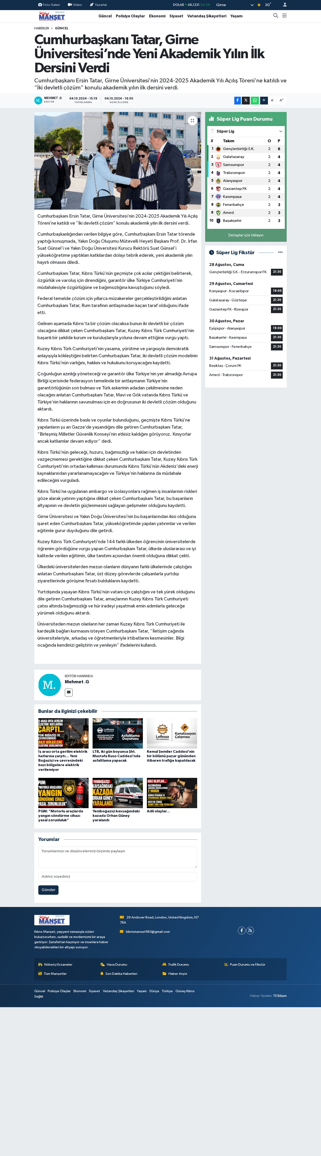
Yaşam (236, 16)
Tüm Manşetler (55, 973)
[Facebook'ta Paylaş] (237, 100)
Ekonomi (157, 16)
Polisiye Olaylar (130, 16)
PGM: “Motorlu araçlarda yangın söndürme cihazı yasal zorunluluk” (60, 815)
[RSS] (250, 930)
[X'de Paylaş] (246, 100)
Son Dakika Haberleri (121, 973)
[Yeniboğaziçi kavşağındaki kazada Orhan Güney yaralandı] (118, 793)
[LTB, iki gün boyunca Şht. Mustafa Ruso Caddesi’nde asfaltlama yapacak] (118, 733)
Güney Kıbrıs (185, 991)
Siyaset (176, 16)
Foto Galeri (51, 5)
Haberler (41, 28)
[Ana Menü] (284, 16)
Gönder (48, 890)
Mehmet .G (77, 682)
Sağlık (38, 996)
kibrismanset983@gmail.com (148, 931)
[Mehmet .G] (49, 685)
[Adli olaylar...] (172, 793)
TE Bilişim (280, 996)
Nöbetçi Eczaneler (58, 964)
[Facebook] (242, 930)
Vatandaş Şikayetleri (206, 16)
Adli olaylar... (158, 811)
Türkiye (167, 991)
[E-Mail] (69, 692)
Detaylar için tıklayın (245, 235)
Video (77, 5)
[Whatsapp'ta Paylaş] (255, 100)
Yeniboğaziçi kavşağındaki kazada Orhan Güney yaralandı (116, 815)
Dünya (154, 991)
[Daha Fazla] (264, 100)
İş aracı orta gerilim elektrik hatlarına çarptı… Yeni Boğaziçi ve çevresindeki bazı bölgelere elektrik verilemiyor (62, 761)
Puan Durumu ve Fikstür (247, 964)
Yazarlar (101, 5)
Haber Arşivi (177, 973)
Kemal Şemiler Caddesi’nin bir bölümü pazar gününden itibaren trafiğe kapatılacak (171, 756)
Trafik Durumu (178, 964)
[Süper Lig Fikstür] (280, 253)
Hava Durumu (117, 964)
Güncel (105, 16)
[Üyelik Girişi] (283, 5)
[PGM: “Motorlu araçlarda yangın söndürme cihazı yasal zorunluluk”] (63, 793)
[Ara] (275, 16)
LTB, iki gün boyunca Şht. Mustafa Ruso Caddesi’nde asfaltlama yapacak (117, 756)
